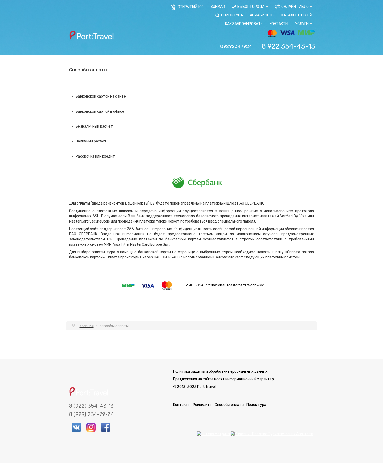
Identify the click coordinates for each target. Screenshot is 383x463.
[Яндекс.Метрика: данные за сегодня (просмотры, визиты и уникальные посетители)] (213, 434)
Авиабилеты (262, 15)
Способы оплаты (229, 404)
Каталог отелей (296, 15)
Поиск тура (256, 404)
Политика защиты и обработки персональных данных (220, 371)
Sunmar (218, 6)
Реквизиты (202, 404)
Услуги (302, 24)
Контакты (279, 24)
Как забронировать (244, 24)
